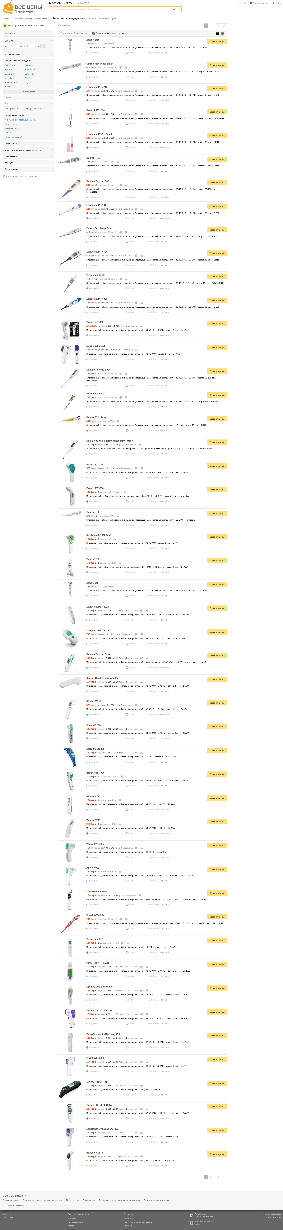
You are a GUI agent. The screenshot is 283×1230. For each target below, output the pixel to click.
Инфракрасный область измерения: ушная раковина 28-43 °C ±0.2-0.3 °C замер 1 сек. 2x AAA (137, 567)
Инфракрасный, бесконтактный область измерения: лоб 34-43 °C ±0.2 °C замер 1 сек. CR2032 (137, 638)
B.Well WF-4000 (95, 1058)
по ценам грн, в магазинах (109, 91)
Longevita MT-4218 (96, 87)
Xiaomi (9, 87)
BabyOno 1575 (94, 1152)
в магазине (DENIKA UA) (104, 492)
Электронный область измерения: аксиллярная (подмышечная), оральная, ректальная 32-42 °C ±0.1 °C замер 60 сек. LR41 (151, 236)
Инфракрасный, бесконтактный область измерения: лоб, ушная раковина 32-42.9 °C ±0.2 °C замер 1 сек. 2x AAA (146, 662)
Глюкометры (89, 1200)
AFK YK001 (92, 868)
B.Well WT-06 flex (96, 915)
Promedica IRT (94, 939)
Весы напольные (11, 1200)
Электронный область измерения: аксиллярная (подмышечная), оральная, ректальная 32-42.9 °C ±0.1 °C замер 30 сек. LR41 (152, 142)
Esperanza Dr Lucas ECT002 (102, 1129)
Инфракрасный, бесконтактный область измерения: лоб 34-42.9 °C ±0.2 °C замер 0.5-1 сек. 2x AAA (139, 875)
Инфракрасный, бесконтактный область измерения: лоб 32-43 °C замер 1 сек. (127, 852)
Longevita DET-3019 (97, 606)
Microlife (9, 78)
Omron (29, 78)
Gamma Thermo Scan (98, 654)
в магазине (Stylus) (101, 539)
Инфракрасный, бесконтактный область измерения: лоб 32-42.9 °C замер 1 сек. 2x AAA (133, 354)
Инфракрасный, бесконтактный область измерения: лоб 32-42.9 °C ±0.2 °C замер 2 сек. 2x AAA (137, 686)
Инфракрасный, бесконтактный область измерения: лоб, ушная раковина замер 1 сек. (130, 1160)
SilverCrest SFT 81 (96, 1082)
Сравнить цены (216, 41)
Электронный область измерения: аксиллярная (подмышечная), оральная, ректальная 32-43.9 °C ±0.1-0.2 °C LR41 (146, 47)
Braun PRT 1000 (95, 110)
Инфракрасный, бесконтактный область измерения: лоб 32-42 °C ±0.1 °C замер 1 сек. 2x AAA (136, 709)
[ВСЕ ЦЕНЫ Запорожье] (8, 13)
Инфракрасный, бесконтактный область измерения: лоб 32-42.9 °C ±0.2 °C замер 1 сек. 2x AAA (137, 472)
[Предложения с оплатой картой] (126, 67)
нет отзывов (165, 53)
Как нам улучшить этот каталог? (21, 176)
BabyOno (10, 65)
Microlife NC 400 (95, 749)
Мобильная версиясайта (204, 1222)
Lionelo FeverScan (96, 891)
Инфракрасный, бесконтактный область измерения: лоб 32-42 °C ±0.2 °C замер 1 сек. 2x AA (136, 1066)
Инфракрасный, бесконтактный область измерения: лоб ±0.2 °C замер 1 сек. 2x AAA (131, 947)
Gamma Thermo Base (98, 369)
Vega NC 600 (93, 725)
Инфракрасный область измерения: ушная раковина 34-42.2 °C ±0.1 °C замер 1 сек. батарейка (137, 496)
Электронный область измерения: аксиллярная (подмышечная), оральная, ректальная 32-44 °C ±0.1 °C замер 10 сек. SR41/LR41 (154, 923)
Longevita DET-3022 (97, 630)
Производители (75, 1222)
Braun (8, 69)
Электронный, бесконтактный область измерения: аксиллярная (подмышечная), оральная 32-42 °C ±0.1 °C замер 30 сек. (149, 448)
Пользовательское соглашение (139, 1222)
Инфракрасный (34, 108)
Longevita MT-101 (96, 205)
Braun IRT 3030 (95, 488)
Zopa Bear (92, 583)
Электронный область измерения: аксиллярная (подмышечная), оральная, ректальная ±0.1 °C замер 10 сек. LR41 (146, 425)
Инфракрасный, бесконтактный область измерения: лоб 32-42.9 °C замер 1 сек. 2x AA (132, 543)
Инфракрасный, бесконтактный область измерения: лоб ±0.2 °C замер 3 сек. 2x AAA (131, 757)
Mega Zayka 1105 (96, 346)
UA (239, 3)
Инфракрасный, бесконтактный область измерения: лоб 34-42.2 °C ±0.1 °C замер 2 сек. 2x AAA (137, 733)
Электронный (12, 108)
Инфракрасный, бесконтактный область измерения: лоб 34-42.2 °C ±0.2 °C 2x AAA (130, 804)
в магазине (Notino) (100, 44)
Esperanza (30, 69)
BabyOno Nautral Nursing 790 (103, 1034)
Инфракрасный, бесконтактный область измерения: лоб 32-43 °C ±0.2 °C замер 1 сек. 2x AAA (136, 1042)
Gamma (9, 74)
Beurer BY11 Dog (96, 417)
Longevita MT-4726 (96, 251)
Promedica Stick (95, 275)
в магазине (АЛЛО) (100, 162)
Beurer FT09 (93, 512)
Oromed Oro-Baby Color (99, 986)
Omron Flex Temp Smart (99, 63)
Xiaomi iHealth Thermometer (102, 678)
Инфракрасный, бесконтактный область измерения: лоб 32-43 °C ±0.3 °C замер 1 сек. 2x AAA (136, 994)
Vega (28, 82)
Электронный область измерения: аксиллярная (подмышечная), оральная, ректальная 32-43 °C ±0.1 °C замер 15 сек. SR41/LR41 (154, 283)
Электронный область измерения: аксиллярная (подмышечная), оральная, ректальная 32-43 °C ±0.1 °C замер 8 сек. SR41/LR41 (154, 401)
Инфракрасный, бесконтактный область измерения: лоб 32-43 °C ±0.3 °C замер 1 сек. (132, 1136)
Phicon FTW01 (94, 701)
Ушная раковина (13, 137)
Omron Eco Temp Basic (99, 228)
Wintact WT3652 (95, 844)
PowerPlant (11, 82)
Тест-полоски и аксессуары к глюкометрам (119, 1200)
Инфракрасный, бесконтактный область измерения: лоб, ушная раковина (123, 1089)
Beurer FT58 (93, 559)
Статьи (71, 1226)
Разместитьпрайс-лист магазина (205, 1215)
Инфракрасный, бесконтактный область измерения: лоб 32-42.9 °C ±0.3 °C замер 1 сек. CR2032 (138, 971)
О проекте (129, 1214)
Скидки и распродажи (78, 1214)
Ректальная (11, 128)
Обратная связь (131, 1218)
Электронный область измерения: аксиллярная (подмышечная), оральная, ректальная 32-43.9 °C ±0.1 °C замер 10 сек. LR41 (152, 166)
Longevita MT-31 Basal (99, 134)
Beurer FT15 (93, 158)
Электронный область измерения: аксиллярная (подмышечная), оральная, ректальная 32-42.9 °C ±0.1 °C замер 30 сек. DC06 (152, 307)
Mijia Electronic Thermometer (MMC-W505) (110, 440)
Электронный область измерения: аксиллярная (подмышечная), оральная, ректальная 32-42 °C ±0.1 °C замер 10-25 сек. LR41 (153, 71)
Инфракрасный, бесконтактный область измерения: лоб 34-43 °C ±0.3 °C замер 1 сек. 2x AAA (136, 1018)
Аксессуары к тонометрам (49, 1200)
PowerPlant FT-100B (97, 963)
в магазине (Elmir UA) (102, 67)
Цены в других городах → (13, 1205)
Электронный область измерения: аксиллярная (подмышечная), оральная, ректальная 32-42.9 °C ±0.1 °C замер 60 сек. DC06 (152, 95)
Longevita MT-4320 (96, 299)
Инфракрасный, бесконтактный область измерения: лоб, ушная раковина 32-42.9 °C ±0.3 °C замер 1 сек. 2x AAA (146, 899)
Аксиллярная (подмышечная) (20, 120)
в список (131, 53)
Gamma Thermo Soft (97, 181)
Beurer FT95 (93, 796)
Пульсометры (72, 1200)
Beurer (29, 65)
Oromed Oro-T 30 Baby (99, 1105)
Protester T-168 (94, 464)
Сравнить (66, 26)
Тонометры (28, 1200)
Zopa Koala (92, 40)
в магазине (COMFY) (102, 776)
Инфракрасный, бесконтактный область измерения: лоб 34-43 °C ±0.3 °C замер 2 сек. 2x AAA (136, 330)
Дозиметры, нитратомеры (156, 1200)
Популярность (80, 33)
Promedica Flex (95, 393)
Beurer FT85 (93, 820)
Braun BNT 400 (94, 322)
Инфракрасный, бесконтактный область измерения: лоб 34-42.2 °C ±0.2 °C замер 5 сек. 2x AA (137, 780)
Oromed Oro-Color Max (99, 1010)
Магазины (72, 1218)
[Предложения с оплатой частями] (121, 67)
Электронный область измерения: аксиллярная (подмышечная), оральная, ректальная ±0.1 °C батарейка (140, 520)
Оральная (11, 124)
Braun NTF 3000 (95, 772)
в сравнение (94, 53)
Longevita (30, 74)
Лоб (8, 132)
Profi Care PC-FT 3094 (98, 535)
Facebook (128, 1226)
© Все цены (7, 1215)
